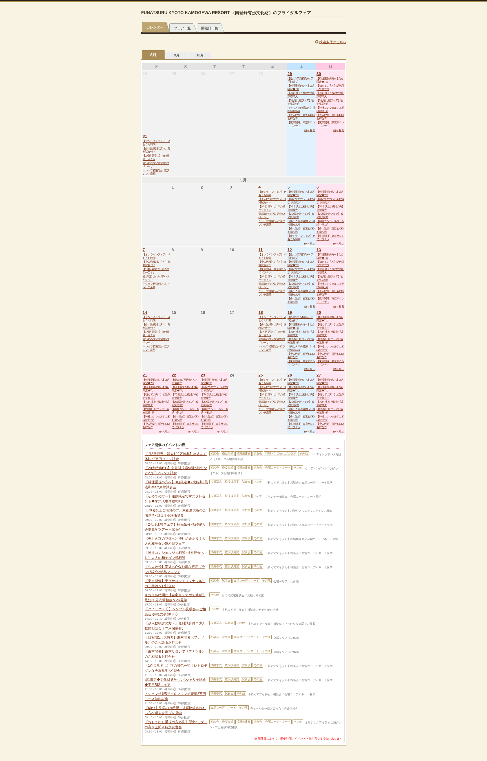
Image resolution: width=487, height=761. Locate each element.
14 (145, 312)
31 (145, 136)
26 (289, 375)
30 (318, 73)
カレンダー (155, 27)
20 (318, 312)
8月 (153, 55)
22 (174, 375)
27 (318, 375)
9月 (177, 55)
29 (289, 73)
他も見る (309, 130)
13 (318, 250)
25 (260, 375)
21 (145, 375)
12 (289, 250)
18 (260, 312)
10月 (200, 55)
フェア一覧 (182, 28)
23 (203, 375)
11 (260, 250)
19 (289, 312)
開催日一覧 (209, 28)
